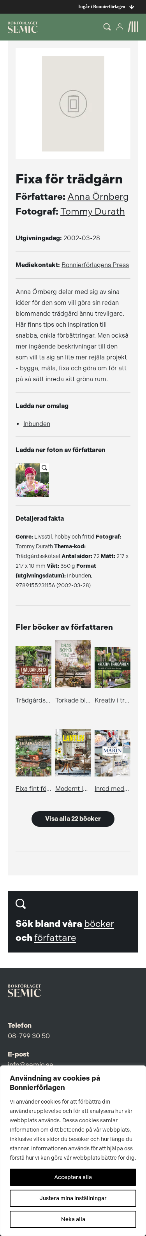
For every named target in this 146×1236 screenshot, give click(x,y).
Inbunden (36, 424)
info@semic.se (30, 1065)
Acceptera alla (73, 1177)
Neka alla (73, 1219)
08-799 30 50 (29, 1036)
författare (55, 937)
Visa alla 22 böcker (73, 818)
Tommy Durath (92, 211)
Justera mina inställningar (73, 1198)
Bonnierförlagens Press (95, 265)
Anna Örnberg (98, 196)
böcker (99, 923)
